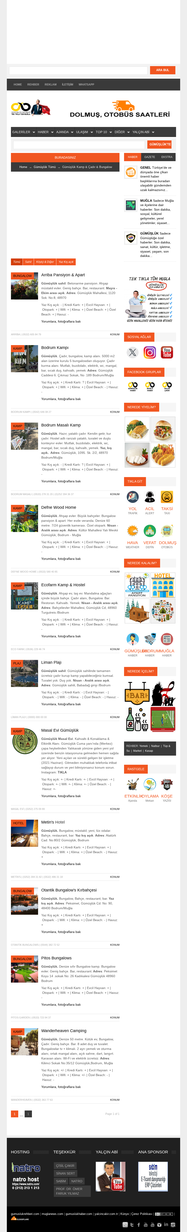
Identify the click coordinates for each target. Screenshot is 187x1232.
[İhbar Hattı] (125, 1224)
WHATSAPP (86, 84)
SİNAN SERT (65, 1173)
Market (137, 750)
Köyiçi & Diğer (45, 261)
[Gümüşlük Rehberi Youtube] (145, 1224)
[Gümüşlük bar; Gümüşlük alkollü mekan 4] (163, 719)
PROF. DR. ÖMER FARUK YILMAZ (69, 1191)
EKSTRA (166, 157)
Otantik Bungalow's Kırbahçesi (69, 890)
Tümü (16, 261)
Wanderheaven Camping (63, 1030)
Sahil (28, 261)
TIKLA (62, 772)
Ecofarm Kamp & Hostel (63, 585)
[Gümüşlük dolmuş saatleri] (121, 108)
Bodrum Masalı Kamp (61, 425)
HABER (43, 132)
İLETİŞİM (67, 84)
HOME (18, 84)
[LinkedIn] (166, 1224)
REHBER (33, 84)
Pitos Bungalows (56, 958)
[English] (173, 1224)
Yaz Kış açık (66, 261)
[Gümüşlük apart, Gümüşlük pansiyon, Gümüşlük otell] (163, 610)
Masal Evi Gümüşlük (60, 730)
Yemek (143, 746)
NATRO (76, 1181)
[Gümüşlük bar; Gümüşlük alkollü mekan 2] (163, 693)
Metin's (48, 822)
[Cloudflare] (22, 1219)
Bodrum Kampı (55, 347)
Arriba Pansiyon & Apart (63, 275)
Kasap (149, 750)
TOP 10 (102, 132)
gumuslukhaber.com (79, 1214)
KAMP (17, 348)
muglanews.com (53, 1214)
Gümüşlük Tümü (45, 167)
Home (23, 167)
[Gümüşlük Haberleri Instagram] (159, 1224)
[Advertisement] (93, 32)
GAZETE (149, 157)
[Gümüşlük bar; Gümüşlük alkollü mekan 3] (137, 719)
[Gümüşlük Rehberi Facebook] (139, 1224)
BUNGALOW (22, 276)
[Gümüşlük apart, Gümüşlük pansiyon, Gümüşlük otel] (137, 585)
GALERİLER (21, 132)
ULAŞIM (82, 132)
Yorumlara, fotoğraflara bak (61, 321)
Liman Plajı (51, 662)
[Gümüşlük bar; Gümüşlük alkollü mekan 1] (137, 693)
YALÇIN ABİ (141, 132)
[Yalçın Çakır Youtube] (152, 1224)
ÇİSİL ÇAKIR (65, 1165)
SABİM (61, 1181)
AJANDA (62, 132)
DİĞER (120, 132)
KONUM (114, 334)
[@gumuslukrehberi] (132, 1224)
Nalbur (155, 746)
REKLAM (51, 84)
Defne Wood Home (58, 507)
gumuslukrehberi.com (25, 1214)
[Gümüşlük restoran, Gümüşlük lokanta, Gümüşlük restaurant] (137, 429)
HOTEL (18, 823)
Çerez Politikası (141, 1214)
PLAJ (17, 663)
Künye (124, 1214)
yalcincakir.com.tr (106, 1214)
